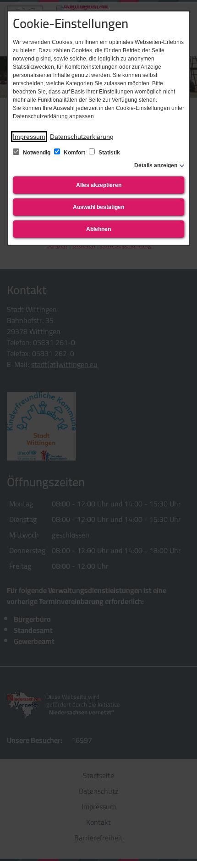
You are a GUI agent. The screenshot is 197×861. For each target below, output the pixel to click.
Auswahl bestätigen (98, 207)
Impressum (29, 136)
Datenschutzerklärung (82, 136)
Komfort (74, 152)
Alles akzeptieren (98, 185)
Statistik (108, 152)
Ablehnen (98, 229)
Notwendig (37, 152)
